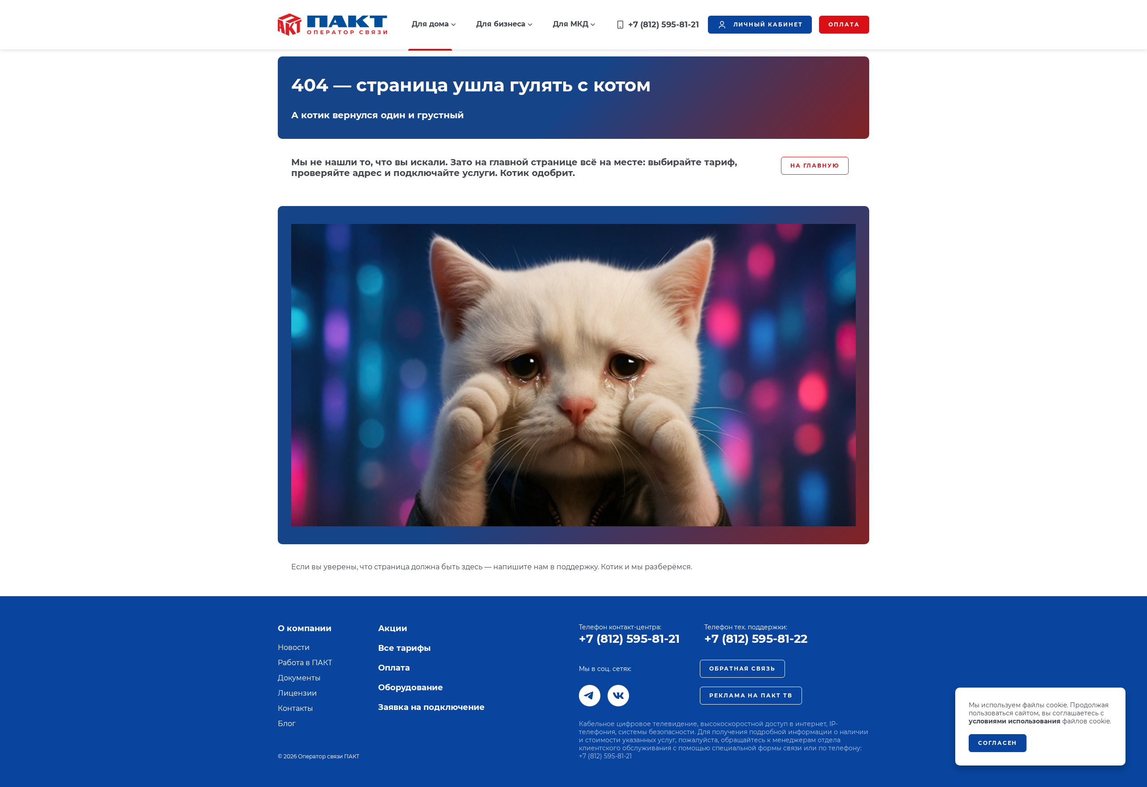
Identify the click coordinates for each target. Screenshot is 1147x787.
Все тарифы (404, 648)
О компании (305, 628)
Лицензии (297, 693)
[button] (433, 24)
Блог (287, 723)
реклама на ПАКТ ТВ (751, 695)
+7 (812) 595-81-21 (629, 639)
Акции (392, 628)
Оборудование (410, 687)
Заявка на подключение (431, 707)
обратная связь (742, 668)
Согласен (997, 743)
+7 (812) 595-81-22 (755, 639)
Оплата (394, 668)
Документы (299, 678)
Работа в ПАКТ (305, 662)
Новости (294, 647)
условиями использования (1015, 721)
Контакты (295, 708)
